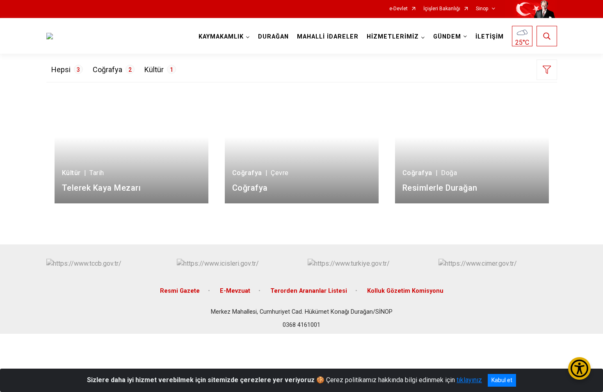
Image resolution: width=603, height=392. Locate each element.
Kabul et (501, 380)
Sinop (482, 8)
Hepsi (65, 69)
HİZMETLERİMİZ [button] (393, 36)
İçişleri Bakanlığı (441, 8)
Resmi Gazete (180, 290)
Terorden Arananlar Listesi (308, 290)
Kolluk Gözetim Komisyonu (405, 290)
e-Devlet (398, 8)
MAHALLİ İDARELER (328, 36)
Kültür (158, 69)
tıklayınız (469, 380)
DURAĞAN (273, 36)
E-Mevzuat (235, 290)
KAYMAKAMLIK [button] (221, 36)
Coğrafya (112, 69)
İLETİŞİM (489, 36)
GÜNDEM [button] (447, 36)
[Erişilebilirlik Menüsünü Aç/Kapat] (579, 368)
